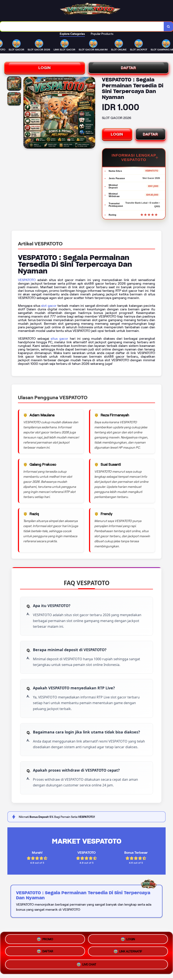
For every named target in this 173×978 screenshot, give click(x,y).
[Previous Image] (26, 113)
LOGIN (44, 68)
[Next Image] (91, 113)
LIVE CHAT (89, 964)
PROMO (47, 939)
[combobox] (82, 26)
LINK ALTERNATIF (130, 952)
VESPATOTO (27, 280)
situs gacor (59, 338)
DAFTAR (128, 68)
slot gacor (49, 305)
